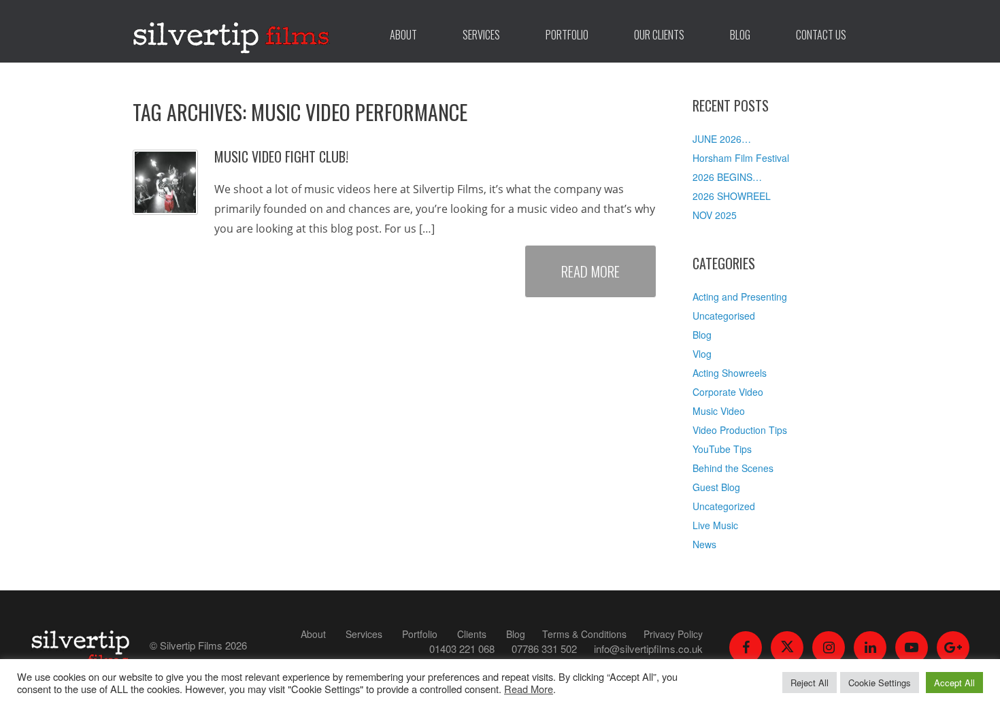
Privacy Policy (673, 634)
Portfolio (567, 35)
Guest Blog (716, 487)
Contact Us (821, 35)
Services (481, 35)
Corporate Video (728, 392)
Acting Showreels (730, 373)
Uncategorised (724, 315)
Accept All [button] (954, 682)
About (403, 35)
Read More (590, 271)
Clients (471, 634)
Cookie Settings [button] (879, 682)
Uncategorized (724, 506)
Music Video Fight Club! (281, 156)
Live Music (715, 525)
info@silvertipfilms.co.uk (648, 648)
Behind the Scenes (733, 468)
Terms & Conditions (584, 634)
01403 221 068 (462, 648)
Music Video (719, 411)
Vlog (702, 353)
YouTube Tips (722, 449)
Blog (740, 35)
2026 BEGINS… (727, 177)
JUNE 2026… (722, 139)
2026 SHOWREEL (732, 196)
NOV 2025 (715, 215)
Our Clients (659, 35)
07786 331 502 (544, 648)
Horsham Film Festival (741, 158)
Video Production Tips (740, 430)
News (704, 544)
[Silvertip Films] (231, 31)
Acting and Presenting (740, 296)
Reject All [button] (809, 682)
